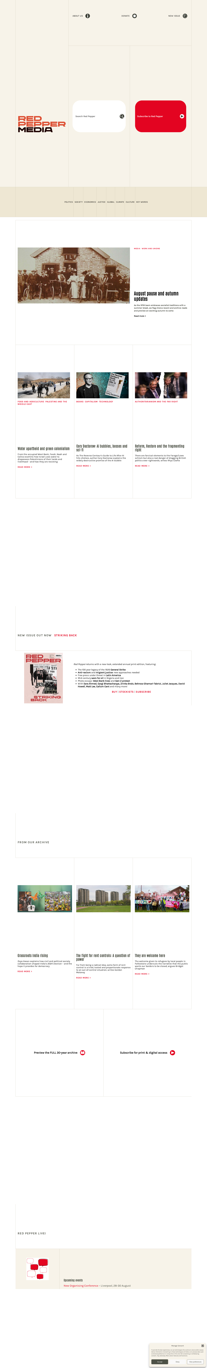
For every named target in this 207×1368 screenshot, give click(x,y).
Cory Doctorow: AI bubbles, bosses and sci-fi (101, 447)
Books (80, 401)
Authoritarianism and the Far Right (156, 401)
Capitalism (91, 401)
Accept (159, 1362)
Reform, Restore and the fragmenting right (159, 447)
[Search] (123, 116)
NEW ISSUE (174, 16)
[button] (203, 1346)
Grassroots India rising (33, 955)
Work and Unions (151, 249)
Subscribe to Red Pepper (150, 116)
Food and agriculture (31, 401)
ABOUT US (78, 16)
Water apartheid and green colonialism (44, 448)
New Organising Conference (81, 1285)
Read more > (140, 316)
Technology (106, 401)
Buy (114, 691)
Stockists (126, 691)
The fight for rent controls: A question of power (103, 957)
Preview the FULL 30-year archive (55, 1052)
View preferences (195, 1362)
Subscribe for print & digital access (143, 1052)
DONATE (126, 16)
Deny (178, 1362)
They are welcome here (150, 955)
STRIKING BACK (65, 635)
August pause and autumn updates (156, 296)
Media (137, 249)
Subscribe (143, 691)
